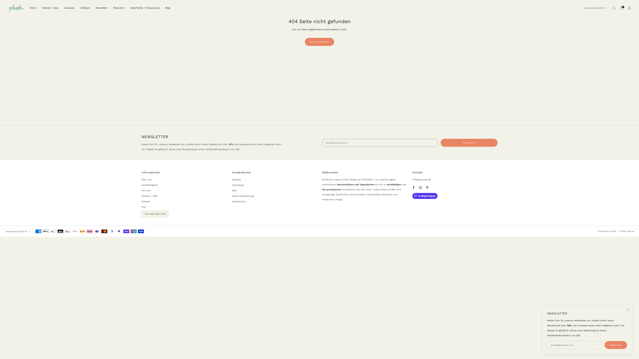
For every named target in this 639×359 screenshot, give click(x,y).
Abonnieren (616, 345)
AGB (234, 190)
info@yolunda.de (421, 179)
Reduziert (118, 7)
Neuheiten (101, 7)
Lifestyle (85, 7)
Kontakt (145, 201)
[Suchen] (614, 8)
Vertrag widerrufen (155, 213)
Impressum (238, 185)
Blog (167, 7)
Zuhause (69, 7)
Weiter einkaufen (319, 42)
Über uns (146, 179)
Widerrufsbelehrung (243, 196)
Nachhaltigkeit (149, 185)
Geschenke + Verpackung (144, 7)
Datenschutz (239, 201)
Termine (145, 190)
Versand (236, 179)
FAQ (143, 207)
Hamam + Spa (50, 7)
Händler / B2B (149, 196)
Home (33, 7)
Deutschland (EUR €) (595, 8)
